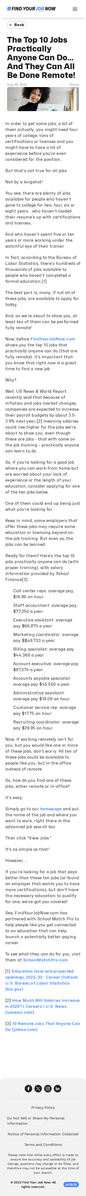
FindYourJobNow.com (52, 339)
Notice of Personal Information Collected (43, 1134)
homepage (51, 809)
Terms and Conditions (43, 1145)
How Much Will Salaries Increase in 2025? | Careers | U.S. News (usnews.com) (42, 1006)
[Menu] (75, 8)
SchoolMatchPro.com (45, 960)
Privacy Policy (43, 1107)
